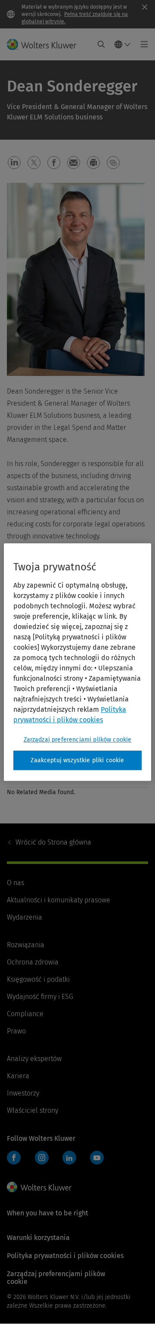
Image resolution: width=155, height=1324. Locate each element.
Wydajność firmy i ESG (40, 996)
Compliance (25, 1014)
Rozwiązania (25, 945)
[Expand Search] (101, 44)
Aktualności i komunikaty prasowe (58, 900)
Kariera (18, 1076)
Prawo (16, 1031)
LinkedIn (69, 1157)
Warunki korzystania (38, 1237)
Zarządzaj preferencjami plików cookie (78, 739)
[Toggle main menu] (142, 44)
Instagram (42, 1157)
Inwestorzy (23, 1093)
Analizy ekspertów (34, 1059)
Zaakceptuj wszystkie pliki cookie (77, 760)
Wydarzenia (24, 917)
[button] (14, 162)
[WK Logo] (39, 1187)
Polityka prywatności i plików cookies (65, 1256)
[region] (77, 662)
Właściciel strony (32, 1110)
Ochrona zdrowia (33, 962)
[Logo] (45, 44)
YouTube (97, 1157)
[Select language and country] (123, 44)
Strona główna (53, 842)
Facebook (14, 1157)
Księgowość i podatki (38, 979)
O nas (15, 883)
